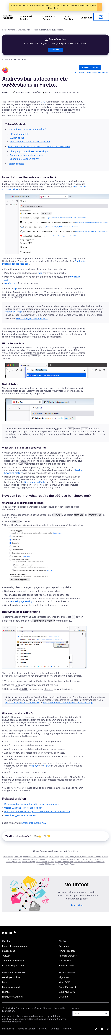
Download (64, 946)
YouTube (102, 1029)
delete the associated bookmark (22, 702)
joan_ (71, 862)
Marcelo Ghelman (62, 862)
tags (40, 273)
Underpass (64, 857)
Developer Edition (11, 977)
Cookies (55, 1028)
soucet (48, 859)
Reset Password (67, 987)
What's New (96, 72)
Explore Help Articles (26, 17)
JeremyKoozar (57, 864)
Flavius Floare (69, 864)
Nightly (6, 992)
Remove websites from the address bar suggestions (31, 804)
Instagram (108, 1029)
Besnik (71, 857)
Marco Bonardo (83, 862)
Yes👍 (37, 836)
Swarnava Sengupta (37, 859)
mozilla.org (8, 1028)
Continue (55, 50)
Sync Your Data (67, 992)
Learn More (77, 905)
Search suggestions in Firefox (32, 318)
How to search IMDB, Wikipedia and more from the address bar (37, 811)
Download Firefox (90, 67)
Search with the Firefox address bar (23, 808)
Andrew (26, 859)
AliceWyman (8, 857)
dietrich (78, 857)
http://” (47, 765)
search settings (13, 311)
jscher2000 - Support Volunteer (35, 857)
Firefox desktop (67, 951)
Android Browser (67, 955)
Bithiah (48, 864)
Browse (21, 30)
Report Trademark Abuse (15, 946)
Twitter (6, 955)
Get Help (63, 996)
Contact (67, 1028)
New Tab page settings (22, 601)
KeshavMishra (97, 859)
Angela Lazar (99, 862)
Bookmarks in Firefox (35, 482)
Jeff (92, 862)
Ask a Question (69, 17)
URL (43, 101)
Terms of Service (26, 1028)
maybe (44, 862)
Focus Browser (66, 965)
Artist (38, 862)
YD (75, 862)
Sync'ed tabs (10, 283)
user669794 (79, 859)
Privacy (105, 72)
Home (4, 30)
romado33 (40, 864)
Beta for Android (11, 987)
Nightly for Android (12, 996)
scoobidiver (17, 859)
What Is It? (64, 982)
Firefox (12, 30)
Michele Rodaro (94, 857)
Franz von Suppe (28, 862)
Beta (4, 982)
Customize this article (12, 59)
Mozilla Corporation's (19, 1008)
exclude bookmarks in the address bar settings (68, 702)
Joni (19, 862)
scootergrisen (11, 862)
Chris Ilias (18, 857)
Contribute (86, 17)
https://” (34, 765)
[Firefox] (5, 70)
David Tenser (54, 857)
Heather (51, 862)
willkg (63, 859)
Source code (8, 951)
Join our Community (13, 960)
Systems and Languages (81, 72)
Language (76, 1008)
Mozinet (70, 859)
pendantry (56, 859)
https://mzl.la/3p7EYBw (33, 823)
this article (53, 8)
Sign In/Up (101, 17)
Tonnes (85, 857)
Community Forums (49, 17)
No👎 (47, 836)
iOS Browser (65, 960)
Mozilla (9, 933)
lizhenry (87, 859)
